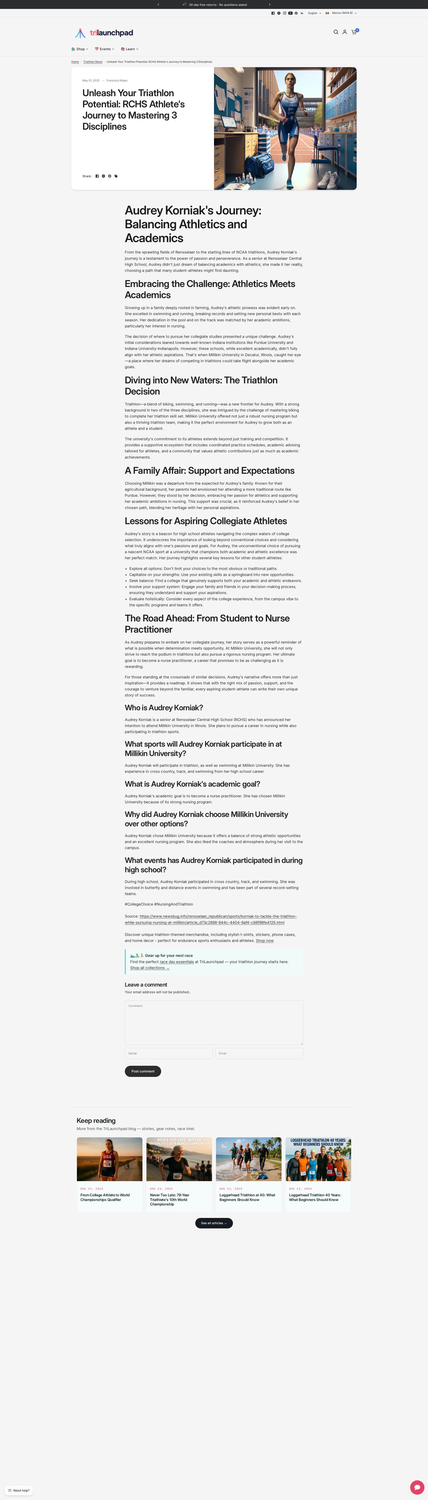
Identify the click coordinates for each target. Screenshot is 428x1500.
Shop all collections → (150, 968)
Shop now (265, 940)
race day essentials (177, 962)
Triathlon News (92, 61)
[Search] (335, 32)
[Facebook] (273, 13)
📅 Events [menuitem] (103, 49)
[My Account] (344, 32)
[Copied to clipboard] (116, 176)
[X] (279, 13)
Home (75, 61)
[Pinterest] (296, 13)
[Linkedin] (302, 13)
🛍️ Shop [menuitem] (78, 49)
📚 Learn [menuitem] (128, 49)
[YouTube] (290, 13)
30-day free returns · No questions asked (218, 4)
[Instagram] (285, 13)
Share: (87, 176)
